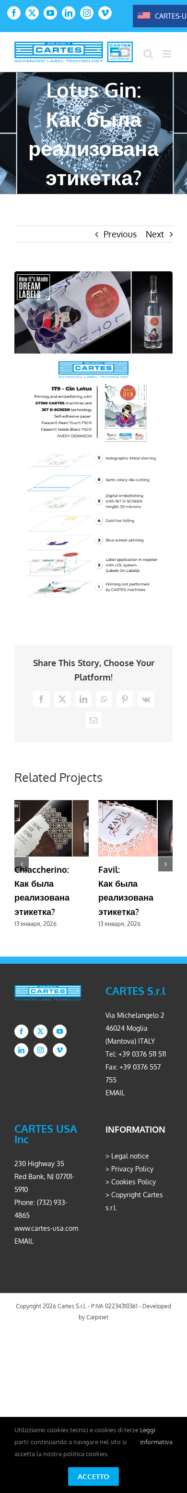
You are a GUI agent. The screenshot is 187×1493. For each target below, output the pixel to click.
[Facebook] (21, 1031)
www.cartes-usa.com (46, 1228)
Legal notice (130, 1156)
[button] (21, 864)
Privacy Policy (132, 1169)
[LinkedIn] (21, 1050)
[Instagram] (40, 1050)
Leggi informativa (156, 1436)
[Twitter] (40, 1031)
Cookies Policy (133, 1182)
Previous (120, 234)
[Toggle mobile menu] (168, 54)
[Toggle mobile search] (148, 54)
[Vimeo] (60, 1050)
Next (155, 234)
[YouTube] (60, 1031)
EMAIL (115, 1093)
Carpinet (97, 1317)
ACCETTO (93, 1476)
